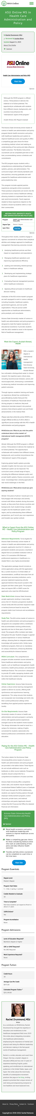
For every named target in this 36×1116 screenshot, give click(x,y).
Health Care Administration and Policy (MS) (16, 75)
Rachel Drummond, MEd (14, 35)
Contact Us (22, 1104)
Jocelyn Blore (19, 38)
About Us (5, 1104)
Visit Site (18, 81)
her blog (21, 1077)
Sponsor (31, 88)
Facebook (31, 1104)
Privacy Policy (14, 1104)
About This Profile (10, 45)
